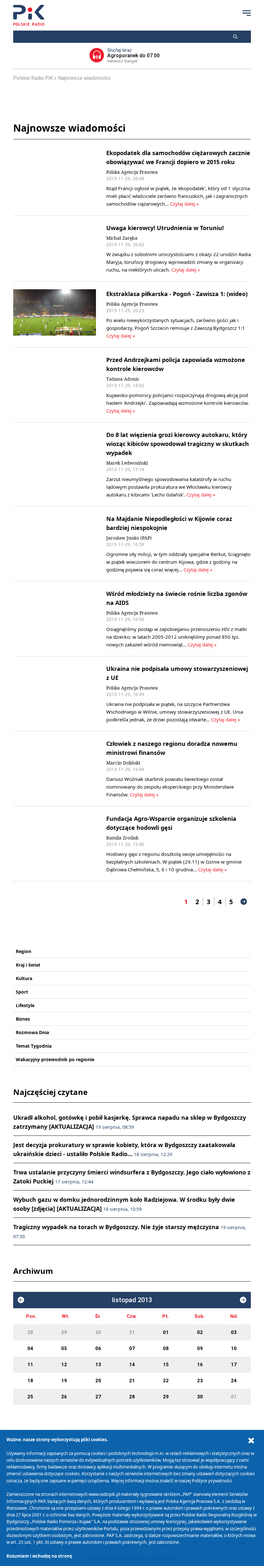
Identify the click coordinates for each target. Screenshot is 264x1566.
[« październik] (21, 1300)
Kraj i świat (28, 965)
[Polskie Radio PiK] (28, 15)
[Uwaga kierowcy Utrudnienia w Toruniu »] (54, 248)
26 (64, 1397)
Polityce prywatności (212, 1481)
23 (200, 1381)
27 (98, 1397)
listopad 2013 (132, 1300)
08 (166, 1348)
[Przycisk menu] (246, 13)
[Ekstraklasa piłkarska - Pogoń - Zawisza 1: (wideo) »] (54, 314)
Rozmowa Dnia (32, 1032)
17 (234, 1364)
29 (64, 1332)
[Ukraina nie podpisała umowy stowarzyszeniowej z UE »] (54, 693)
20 (98, 1381)
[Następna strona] (243, 901)
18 (30, 1381)
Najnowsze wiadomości (84, 78)
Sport (22, 992)
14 (132, 1364)
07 (132, 1348)
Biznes (23, 1019)
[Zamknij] (251, 1440)
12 (64, 1364)
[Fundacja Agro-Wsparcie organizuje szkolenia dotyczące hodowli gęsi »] (54, 843)
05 (64, 1348)
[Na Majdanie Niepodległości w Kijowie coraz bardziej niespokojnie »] (54, 543)
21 (132, 1381)
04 (30, 1348)
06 (98, 1348)
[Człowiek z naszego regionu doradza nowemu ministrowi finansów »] (54, 768)
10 (234, 1348)
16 (200, 1364)
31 (132, 1332)
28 (30, 1332)
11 (30, 1364)
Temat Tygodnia (34, 1046)
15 (166, 1364)
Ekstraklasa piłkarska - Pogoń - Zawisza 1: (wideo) (177, 294)
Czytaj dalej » (184, 203)
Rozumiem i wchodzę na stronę (39, 1556)
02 (200, 1332)
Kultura (24, 978)
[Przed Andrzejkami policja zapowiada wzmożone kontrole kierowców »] (54, 384)
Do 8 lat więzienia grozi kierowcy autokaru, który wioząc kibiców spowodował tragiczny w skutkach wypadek (177, 444)
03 (234, 1332)
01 (166, 1332)
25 (30, 1397)
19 (64, 1381)
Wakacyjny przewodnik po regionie (55, 1059)
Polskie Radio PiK (33, 78)
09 (200, 1348)
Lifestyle (25, 1005)
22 (166, 1381)
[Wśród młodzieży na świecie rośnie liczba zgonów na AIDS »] (54, 618)
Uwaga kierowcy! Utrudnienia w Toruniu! (165, 228)
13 (98, 1364)
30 (98, 1332)
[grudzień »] (243, 1300)
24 (234, 1381)
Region (23, 951)
